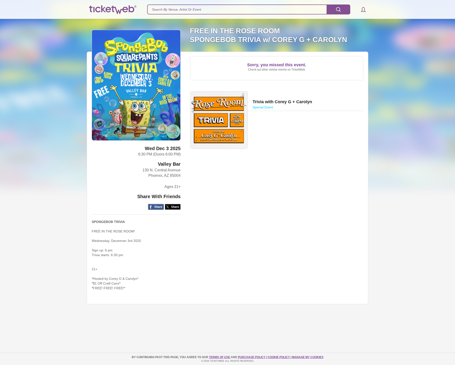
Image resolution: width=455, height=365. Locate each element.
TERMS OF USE (220, 357)
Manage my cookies (307, 357)
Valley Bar (169, 164)
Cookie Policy (279, 357)
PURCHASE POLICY (252, 357)
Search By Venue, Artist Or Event (176, 9)
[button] (361, 9)
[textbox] (248, 9)
